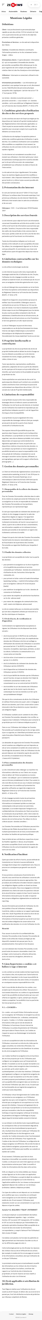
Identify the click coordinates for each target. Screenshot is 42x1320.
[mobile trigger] (4, 4)
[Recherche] (31, 4)
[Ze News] (15, 4)
